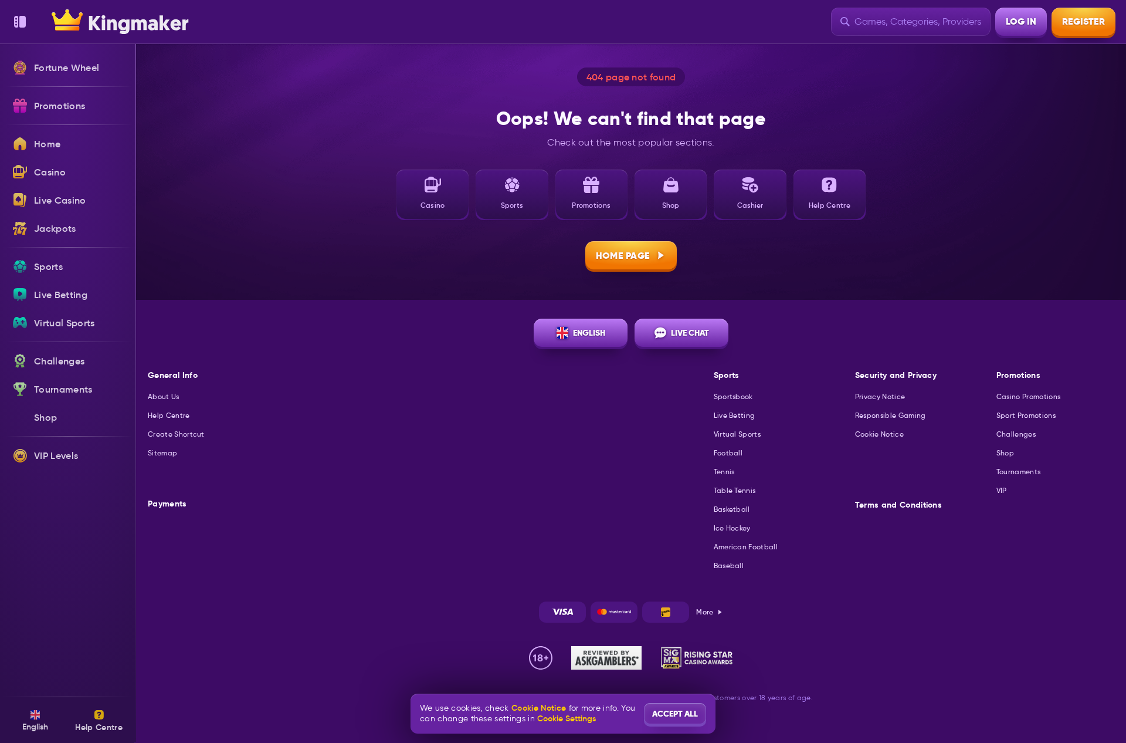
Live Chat (690, 332)
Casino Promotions (1028, 396)
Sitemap (162, 452)
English (589, 332)
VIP (1001, 490)
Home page (623, 255)
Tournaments (1018, 471)
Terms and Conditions (898, 505)
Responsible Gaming (890, 415)
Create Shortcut (176, 434)
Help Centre (169, 415)
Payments (167, 504)
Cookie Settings (566, 718)
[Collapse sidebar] (20, 22)
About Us (163, 396)
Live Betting (734, 415)
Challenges (1016, 434)
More (704, 611)
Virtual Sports (737, 434)
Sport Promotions (1026, 415)
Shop (1005, 452)
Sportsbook (733, 396)
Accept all (675, 713)
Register (1083, 21)
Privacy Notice (880, 396)
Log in (1021, 21)
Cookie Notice (879, 434)
